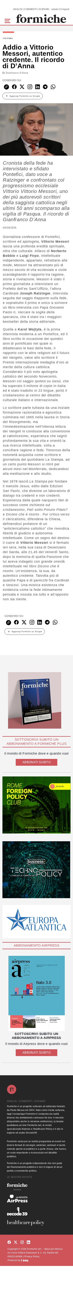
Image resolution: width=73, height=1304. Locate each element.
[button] (8, 20)
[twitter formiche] (15, 1242)
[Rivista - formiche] (36, 1186)
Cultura (8, 38)
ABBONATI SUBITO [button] (36, 762)
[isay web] (24, 1260)
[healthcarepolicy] (36, 1222)
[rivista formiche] (36, 993)
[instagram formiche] (22, 1242)
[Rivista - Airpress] (36, 1198)
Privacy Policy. (32, 1256)
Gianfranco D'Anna (17, 73)
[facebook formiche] (9, 1242)
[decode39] (36, 1211)
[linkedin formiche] (28, 1242)
